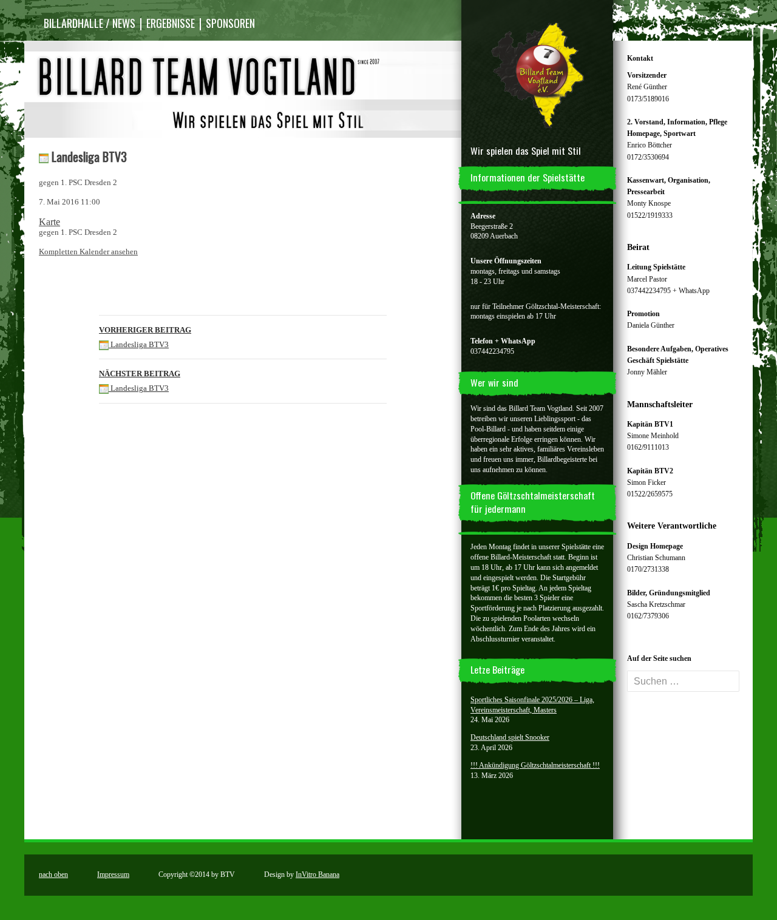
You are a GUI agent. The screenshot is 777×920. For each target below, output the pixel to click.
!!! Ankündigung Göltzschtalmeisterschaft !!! (535, 765)
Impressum (113, 874)
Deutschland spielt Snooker (509, 737)
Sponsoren (230, 23)
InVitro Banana (317, 874)
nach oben (53, 874)
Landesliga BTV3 (145, 337)
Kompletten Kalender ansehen (88, 251)
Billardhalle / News (89, 23)
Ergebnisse (170, 23)
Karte (49, 222)
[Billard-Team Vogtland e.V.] (537, 74)
